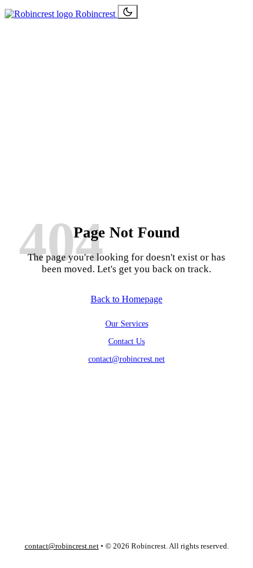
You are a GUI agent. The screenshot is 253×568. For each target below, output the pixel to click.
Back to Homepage (126, 299)
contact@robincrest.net (126, 359)
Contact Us (126, 341)
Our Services (126, 323)
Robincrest (95, 14)
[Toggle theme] (128, 12)
